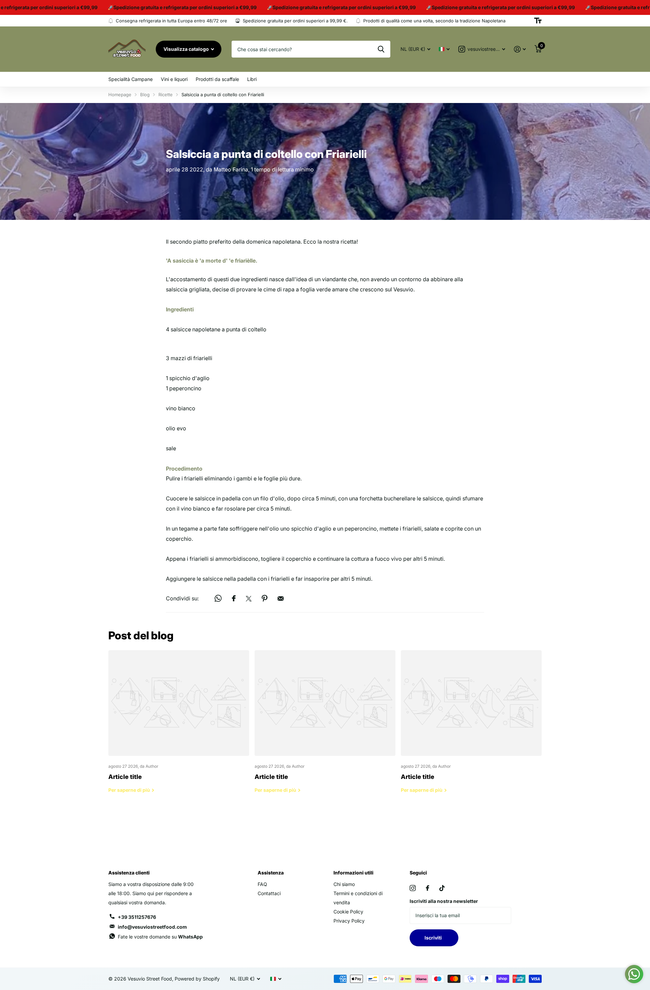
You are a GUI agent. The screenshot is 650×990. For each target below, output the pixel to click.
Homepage (119, 94)
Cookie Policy (348, 911)
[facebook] (427, 888)
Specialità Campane (130, 79)
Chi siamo (344, 884)
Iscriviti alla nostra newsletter (444, 901)
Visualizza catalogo (187, 49)
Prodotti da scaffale (217, 79)
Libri (252, 79)
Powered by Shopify (197, 979)
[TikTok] (442, 888)
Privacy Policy (349, 921)
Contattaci (269, 893)
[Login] (520, 49)
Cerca (381, 49)
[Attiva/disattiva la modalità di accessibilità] (538, 20)
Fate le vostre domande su (160, 937)
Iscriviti (434, 938)
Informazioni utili (353, 872)
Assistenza (271, 872)
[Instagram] (413, 888)
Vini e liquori (174, 79)
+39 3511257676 (137, 917)
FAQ (262, 884)
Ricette (165, 94)
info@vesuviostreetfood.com (152, 927)
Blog (145, 94)
